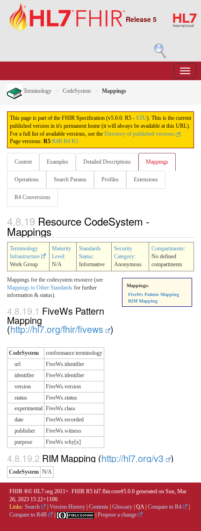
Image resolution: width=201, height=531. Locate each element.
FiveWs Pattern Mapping (153, 294)
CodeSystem (77, 91)
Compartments (167, 248)
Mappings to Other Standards (39, 287)
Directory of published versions (140, 134)
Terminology (36, 91)
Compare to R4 (165, 506)
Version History (67, 506)
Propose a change (118, 514)
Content (23, 162)
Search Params (70, 179)
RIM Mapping (143, 300)
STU (141, 118)
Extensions (146, 179)
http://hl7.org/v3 (133, 458)
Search (33, 506)
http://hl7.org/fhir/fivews (58, 329)
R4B (57, 141)
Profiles (110, 179)
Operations (26, 179)
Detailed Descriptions (107, 162)
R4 (67, 141)
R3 (75, 141)
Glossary (122, 506)
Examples (57, 162)
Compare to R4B (28, 514)
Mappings (157, 162)
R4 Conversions (32, 197)
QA (140, 506)
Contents (98, 506)
